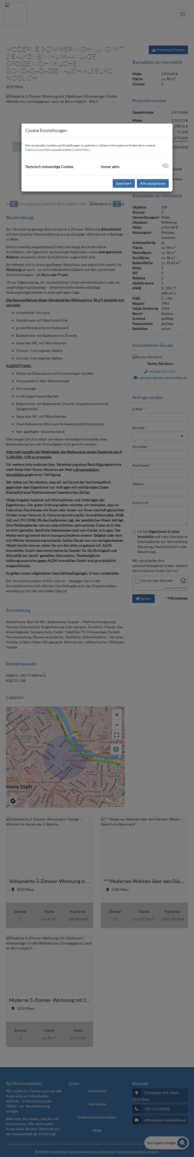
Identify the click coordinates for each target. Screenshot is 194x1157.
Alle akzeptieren (152, 183)
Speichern (124, 183)
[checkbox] (165, 165)
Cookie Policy (81, 150)
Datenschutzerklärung (40, 150)
